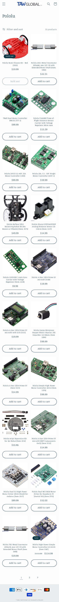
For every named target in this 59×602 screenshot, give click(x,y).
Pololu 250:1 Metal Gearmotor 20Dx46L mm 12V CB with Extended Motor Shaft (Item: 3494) (44, 66)
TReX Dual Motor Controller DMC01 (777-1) (15, 119)
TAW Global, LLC (25, 600)
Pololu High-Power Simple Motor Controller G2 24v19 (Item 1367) (44, 546)
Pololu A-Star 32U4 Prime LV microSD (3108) (44, 278)
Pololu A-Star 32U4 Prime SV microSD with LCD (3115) (15, 331)
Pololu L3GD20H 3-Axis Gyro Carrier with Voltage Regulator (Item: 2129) (15, 279)
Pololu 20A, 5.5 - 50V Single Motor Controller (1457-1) (43, 174)
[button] (3, 4)
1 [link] (21, 577)
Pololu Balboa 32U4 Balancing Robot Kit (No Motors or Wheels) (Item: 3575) (15, 226)
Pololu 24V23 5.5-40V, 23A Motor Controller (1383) (15, 174)
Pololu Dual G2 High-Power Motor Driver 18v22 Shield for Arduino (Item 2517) (15, 494)
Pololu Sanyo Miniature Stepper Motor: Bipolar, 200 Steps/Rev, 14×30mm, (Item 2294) (43, 333)
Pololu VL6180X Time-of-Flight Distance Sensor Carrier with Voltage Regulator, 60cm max (43, 121)
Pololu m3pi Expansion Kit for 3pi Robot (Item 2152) (15, 439)
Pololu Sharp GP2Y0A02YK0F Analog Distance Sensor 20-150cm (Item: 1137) (44, 226)
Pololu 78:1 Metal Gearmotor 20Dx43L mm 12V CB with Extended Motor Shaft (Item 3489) (15, 548)
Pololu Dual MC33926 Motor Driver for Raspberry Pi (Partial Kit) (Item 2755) (44, 494)
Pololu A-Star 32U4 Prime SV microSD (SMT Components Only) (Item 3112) (44, 440)
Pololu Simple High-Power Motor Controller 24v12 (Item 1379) (43, 388)
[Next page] (37, 577)
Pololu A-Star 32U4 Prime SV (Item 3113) (15, 387)
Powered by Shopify (37, 600)
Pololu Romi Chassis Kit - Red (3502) (15, 64)
